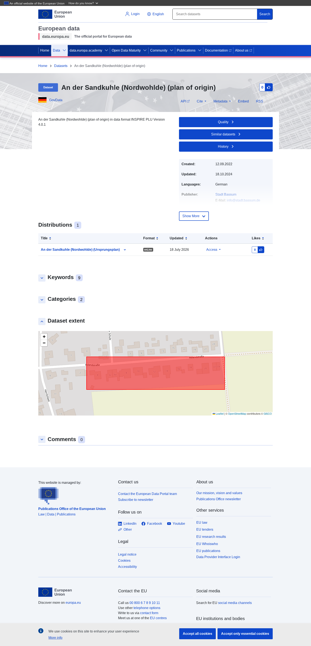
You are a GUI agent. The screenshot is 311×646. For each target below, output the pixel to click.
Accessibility (127, 566)
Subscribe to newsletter (135, 500)
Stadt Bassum (225, 194)
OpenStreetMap (237, 413)
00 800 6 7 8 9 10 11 (144, 603)
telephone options (146, 608)
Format (149, 238)
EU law (201, 522)
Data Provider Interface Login (218, 557)
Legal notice (127, 554)
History (223, 146)
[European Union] (75, 592)
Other (128, 529)
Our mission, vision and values (219, 493)
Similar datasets (223, 134)
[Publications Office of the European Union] (75, 495)
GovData (55, 100)
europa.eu (73, 602)
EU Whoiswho (207, 544)
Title (44, 238)
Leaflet (219, 413)
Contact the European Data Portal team (147, 494)
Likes (256, 238)
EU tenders (204, 529)
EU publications (208, 551)
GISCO (268, 413)
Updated (176, 238)
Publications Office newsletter (218, 499)
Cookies (124, 560)
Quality (223, 122)
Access (211, 249)
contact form (149, 613)
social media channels (235, 603)
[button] (84, 3)
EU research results (211, 536)
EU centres (158, 618)
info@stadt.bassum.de (243, 200)
